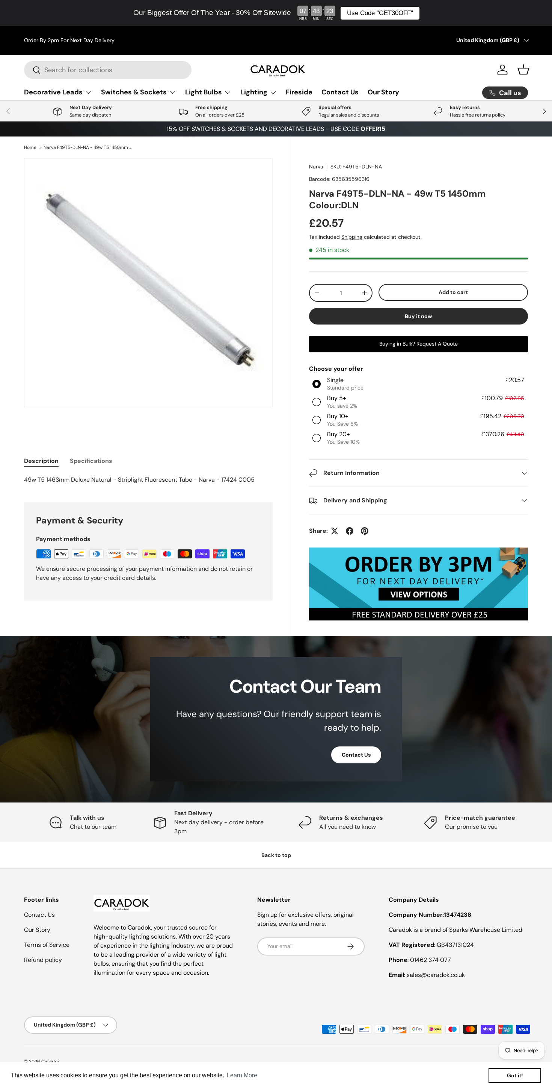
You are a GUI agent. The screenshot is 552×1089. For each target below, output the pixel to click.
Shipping (351, 237)
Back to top (276, 855)
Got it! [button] (515, 1075)
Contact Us (340, 92)
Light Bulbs (203, 92)
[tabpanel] (148, 479)
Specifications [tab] (91, 461)
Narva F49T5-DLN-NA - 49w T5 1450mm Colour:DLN (89, 147)
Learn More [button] (242, 1075)
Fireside (299, 92)
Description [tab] (41, 461)
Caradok (50, 1062)
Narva (316, 166)
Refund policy (43, 960)
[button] (523, 69)
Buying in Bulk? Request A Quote (418, 343)
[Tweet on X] (334, 530)
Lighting (253, 92)
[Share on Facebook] (349, 530)
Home (30, 147)
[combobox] (108, 70)
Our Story (383, 92)
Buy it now (418, 316)
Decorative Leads (53, 92)
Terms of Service (46, 945)
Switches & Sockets (134, 92)
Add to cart (453, 292)
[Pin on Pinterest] (364, 530)
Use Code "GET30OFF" (380, 13)
